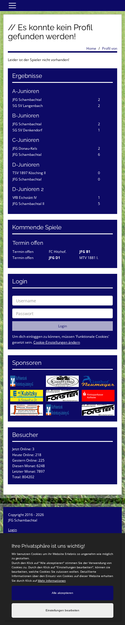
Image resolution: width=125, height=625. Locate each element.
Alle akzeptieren (62, 592)
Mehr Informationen (52, 580)
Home (91, 48)
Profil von (109, 48)
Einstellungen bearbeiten (62, 610)
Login (12, 529)
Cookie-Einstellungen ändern (56, 342)
